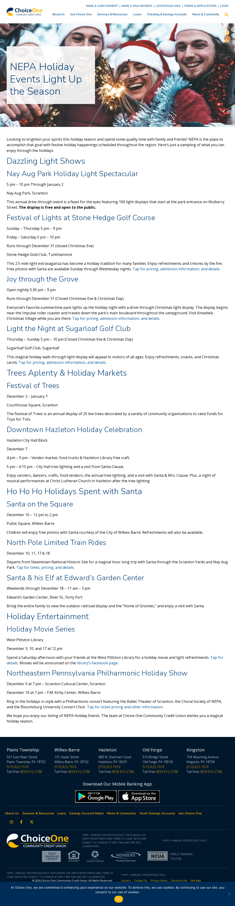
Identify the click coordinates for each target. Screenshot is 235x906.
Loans (137, 14)
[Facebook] (21, 822)
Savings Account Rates (86, 813)
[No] (229, 894)
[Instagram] (12, 822)
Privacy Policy (159, 880)
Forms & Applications (200, 6)
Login (224, 6)
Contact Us (140, 880)
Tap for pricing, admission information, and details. (176, 268)
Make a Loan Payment (102, 6)
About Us (58, 14)
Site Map (195, 880)
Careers (126, 880)
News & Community (205, 14)
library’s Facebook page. (97, 662)
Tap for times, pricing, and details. (46, 567)
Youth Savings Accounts (157, 813)
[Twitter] (32, 822)
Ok (119, 899)
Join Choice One (81, 14)
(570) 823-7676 (17, 767)
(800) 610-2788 (31, 771)
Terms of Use (179, 880)
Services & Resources (112, 14)
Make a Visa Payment (137, 6)
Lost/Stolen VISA (168, 6)
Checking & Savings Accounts (167, 14)
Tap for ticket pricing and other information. (125, 706)
